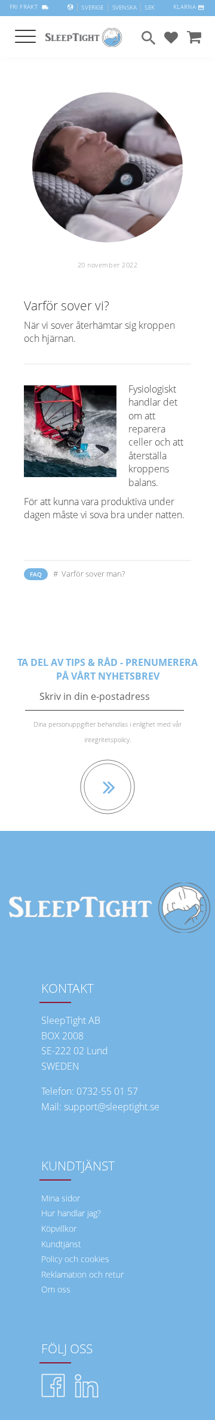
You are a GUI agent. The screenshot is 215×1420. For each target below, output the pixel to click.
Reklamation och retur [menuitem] (82, 1274)
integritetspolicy (107, 739)
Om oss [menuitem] (55, 1289)
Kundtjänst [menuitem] (61, 1244)
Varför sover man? (92, 574)
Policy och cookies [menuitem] (75, 1259)
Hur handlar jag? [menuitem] (71, 1213)
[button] (25, 37)
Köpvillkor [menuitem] (58, 1228)
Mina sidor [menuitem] (60, 1198)
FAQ (36, 574)
